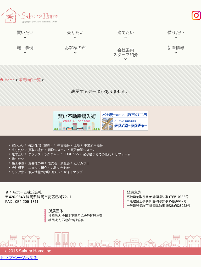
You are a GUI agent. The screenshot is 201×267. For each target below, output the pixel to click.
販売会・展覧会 (58, 163)
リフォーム (122, 154)
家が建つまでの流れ (96, 154)
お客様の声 (75, 47)
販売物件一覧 (30, 80)
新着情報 (176, 47)
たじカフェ (81, 163)
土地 (76, 145)
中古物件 (63, 145)
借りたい (176, 32)
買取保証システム (83, 150)
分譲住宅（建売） (40, 145)
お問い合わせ (60, 167)
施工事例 (25, 47)
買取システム (57, 150)
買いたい (25, 32)
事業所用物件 (93, 145)
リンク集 (17, 172)
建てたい (125, 32)
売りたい (75, 32)
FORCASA (71, 154)
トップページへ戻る (19, 258)
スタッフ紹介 (37, 167)
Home (9, 80)
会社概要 (17, 167)
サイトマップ (72, 172)
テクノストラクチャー (43, 154)
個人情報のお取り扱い (43, 172)
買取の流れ (35, 150)
